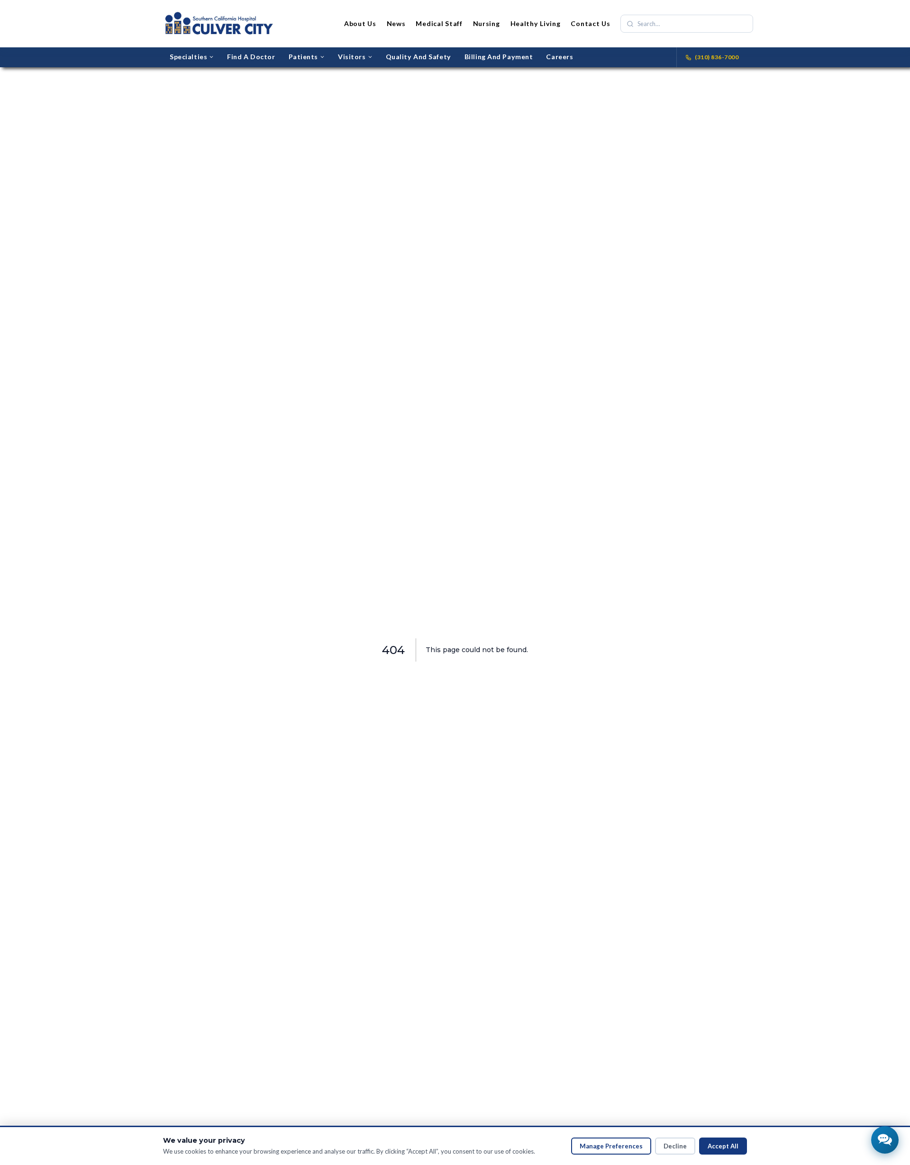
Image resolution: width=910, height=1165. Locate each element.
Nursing (486, 23)
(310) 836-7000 (716, 57)
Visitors (352, 57)
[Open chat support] (885, 1140)
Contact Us (590, 23)
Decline (675, 1146)
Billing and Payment (498, 57)
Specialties (188, 57)
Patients (303, 57)
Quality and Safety (418, 57)
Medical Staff (439, 23)
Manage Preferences (611, 1146)
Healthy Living (535, 23)
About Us (360, 23)
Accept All (723, 1146)
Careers (559, 57)
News (396, 23)
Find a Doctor (251, 57)
